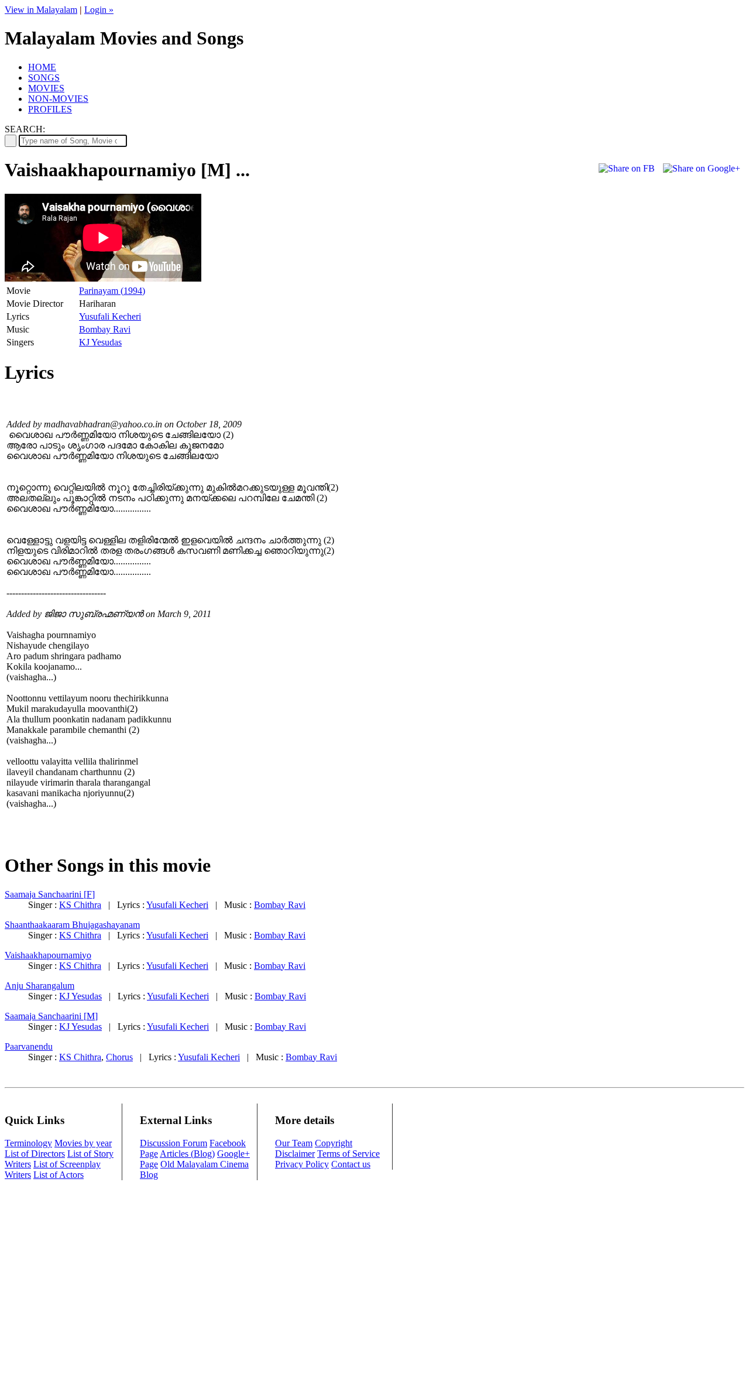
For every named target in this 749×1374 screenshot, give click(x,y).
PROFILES (50, 109)
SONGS (44, 78)
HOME (42, 67)
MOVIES (46, 88)
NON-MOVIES (58, 99)
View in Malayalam (41, 10)
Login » (99, 10)
